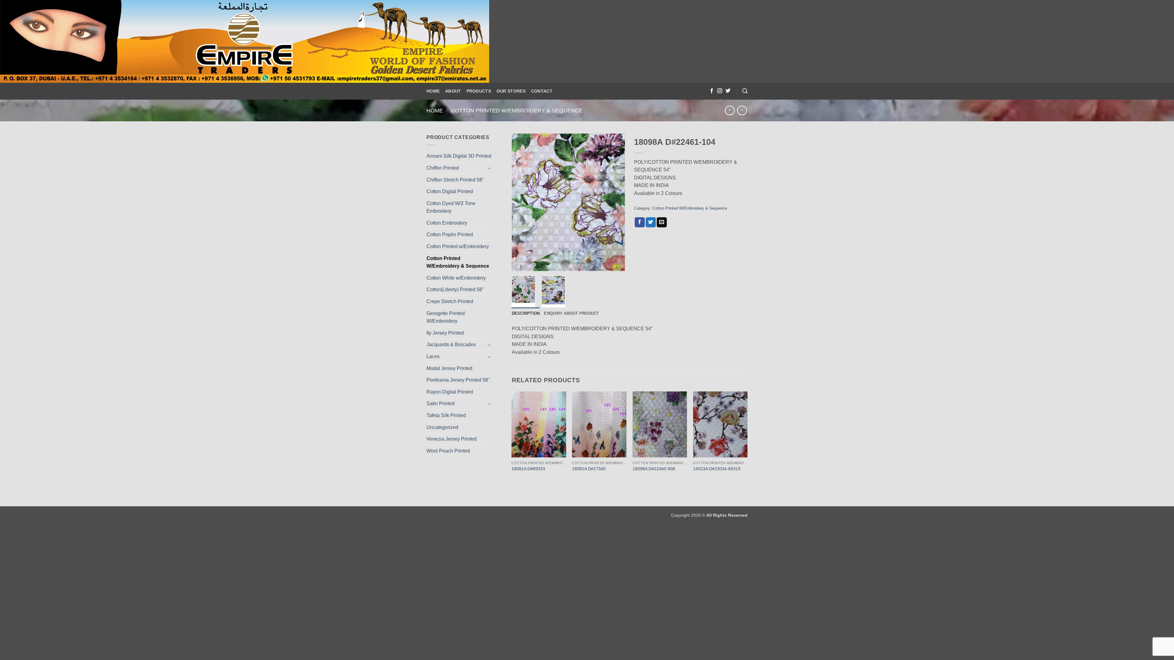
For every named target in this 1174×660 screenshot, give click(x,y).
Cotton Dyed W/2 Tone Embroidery (450, 207)
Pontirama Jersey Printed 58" (458, 380)
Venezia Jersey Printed (451, 439)
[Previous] (521, 202)
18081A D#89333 (528, 468)
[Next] (615, 202)
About (453, 91)
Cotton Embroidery (446, 223)
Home (433, 91)
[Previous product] (742, 110)
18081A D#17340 (589, 468)
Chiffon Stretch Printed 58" (455, 179)
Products (479, 91)
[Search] (745, 91)
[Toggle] (489, 168)
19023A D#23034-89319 (716, 468)
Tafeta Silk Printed (446, 415)
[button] (520, 264)
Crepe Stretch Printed (449, 301)
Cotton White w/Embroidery (456, 277)
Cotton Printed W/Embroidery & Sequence (517, 110)
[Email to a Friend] (662, 222)
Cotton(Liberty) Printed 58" (455, 289)
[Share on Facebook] (640, 222)
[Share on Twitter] (651, 222)
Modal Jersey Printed (449, 368)
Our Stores (511, 91)
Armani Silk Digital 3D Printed (458, 156)
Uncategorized (442, 427)
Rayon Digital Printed (449, 391)
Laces (433, 356)
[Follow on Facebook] (711, 91)
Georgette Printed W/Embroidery (445, 317)
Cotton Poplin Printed (449, 234)
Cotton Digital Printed (449, 191)
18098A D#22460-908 (654, 468)
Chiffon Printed (442, 167)
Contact (541, 91)
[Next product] (729, 110)
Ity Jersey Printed (445, 333)
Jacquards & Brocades (451, 344)
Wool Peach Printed (448, 450)
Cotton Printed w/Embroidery (457, 246)
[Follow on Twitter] (727, 91)
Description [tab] (526, 313)
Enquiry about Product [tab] (571, 313)
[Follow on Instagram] (719, 91)
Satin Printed (440, 403)
